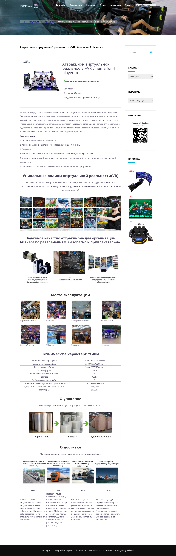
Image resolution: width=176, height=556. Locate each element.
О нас (103, 5)
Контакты (115, 5)
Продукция (75, 5)
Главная (60, 5)
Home (23, 21)
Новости (91, 5)
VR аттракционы (48, 21)
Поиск (128, 5)
